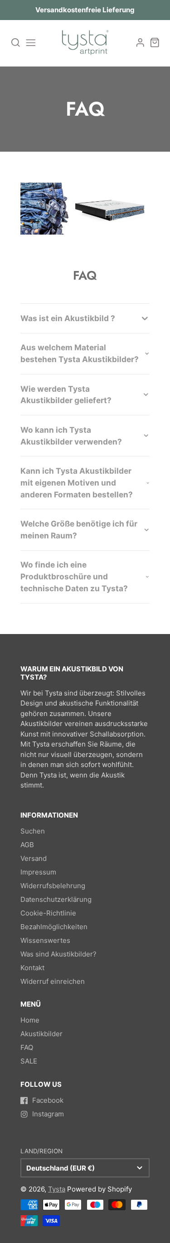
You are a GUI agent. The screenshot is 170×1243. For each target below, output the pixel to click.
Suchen (32, 831)
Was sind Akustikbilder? (58, 954)
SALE (28, 1061)
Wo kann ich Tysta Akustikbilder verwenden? (71, 435)
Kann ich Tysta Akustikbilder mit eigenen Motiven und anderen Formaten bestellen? (76, 482)
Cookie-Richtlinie (48, 913)
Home (29, 1020)
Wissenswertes (45, 940)
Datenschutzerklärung (56, 899)
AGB (27, 844)
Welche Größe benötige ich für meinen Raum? (78, 529)
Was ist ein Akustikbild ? (67, 318)
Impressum (38, 872)
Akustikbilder (41, 1033)
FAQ (26, 1047)
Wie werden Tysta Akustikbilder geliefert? (66, 394)
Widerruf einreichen (52, 981)
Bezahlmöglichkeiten (53, 926)
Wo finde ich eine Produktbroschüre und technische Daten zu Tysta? (74, 576)
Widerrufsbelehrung (52, 885)
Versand (33, 858)
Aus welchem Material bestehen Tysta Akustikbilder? (79, 353)
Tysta (56, 1189)
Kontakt (32, 967)
